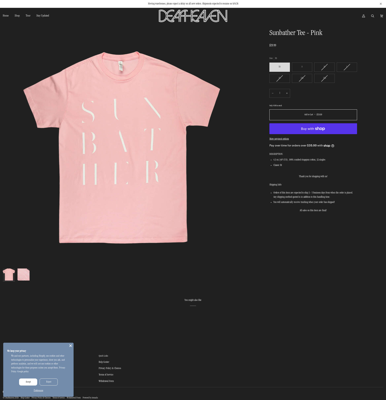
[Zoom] (122, 148)
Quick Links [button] (103, 356)
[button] (17, 16)
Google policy (23, 371)
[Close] (71, 346)
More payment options (279, 139)
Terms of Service (106, 374)
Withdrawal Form (106, 381)
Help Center (104, 362)
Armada (95, 398)
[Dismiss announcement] (381, 4)
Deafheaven (9, 398)
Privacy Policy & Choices (110, 368)
